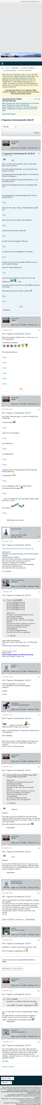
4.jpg (3, 236)
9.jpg (3, 301)
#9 (39, 848)
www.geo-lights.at (17, 968)
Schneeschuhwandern (10, 70)
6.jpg (3, 257)
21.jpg (4, 481)
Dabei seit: (14, 148)
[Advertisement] (21, 26)
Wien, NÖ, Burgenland (25, 70)
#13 (38, 1042)
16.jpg (4, 428)
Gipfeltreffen (14, 68)
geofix (13, 928)
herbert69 (15, 142)
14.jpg (4, 378)
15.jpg (4, 384)
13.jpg (4, 373)
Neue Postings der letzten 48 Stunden (16, 105)
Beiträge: (31, 148)
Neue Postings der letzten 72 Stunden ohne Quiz (19, 107)
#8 (39, 767)
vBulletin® (30, 1101)
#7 (39, 715)
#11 (38, 940)
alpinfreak (15, 703)
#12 (38, 991)
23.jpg (4, 513)
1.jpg (3, 202)
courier (14, 665)
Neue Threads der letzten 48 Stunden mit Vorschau (20, 103)
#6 (39, 677)
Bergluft (14, 1030)
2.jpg (3, 215)
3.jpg (3, 225)
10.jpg (4, 357)
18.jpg (4, 449)
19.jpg (4, 459)
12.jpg (4, 368)
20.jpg (4, 464)
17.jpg (4, 438)
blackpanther (16, 881)
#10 (38, 893)
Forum (7, 68)
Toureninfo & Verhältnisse (28, 68)
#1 (39, 153)
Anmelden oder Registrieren (30, 1)
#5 (39, 592)
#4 (39, 541)
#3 (39, 409)
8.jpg (3, 296)
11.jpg (4, 362)
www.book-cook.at (8, 1067)
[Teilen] (38, 148)
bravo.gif (5, 548)
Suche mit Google (8, 114)
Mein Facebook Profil (9, 651)
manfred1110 (16, 529)
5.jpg (3, 246)
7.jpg (3, 273)
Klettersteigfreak (17, 580)
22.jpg (4, 493)
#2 (39, 330)
